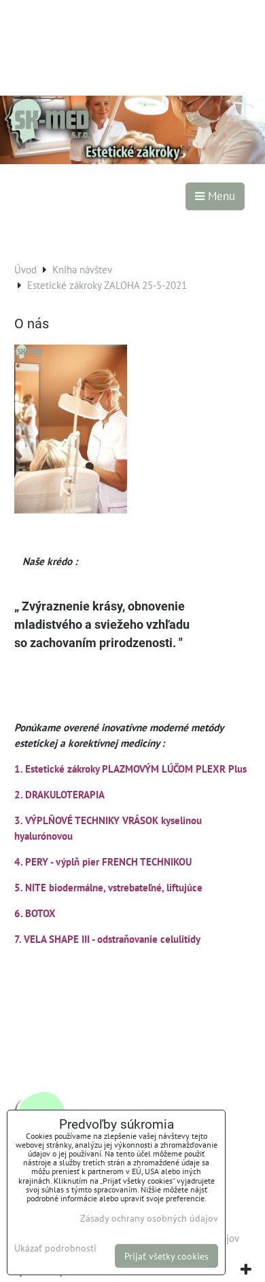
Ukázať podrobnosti (55, 1248)
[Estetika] (132, 160)
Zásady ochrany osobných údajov (149, 1217)
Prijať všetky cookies (166, 1255)
